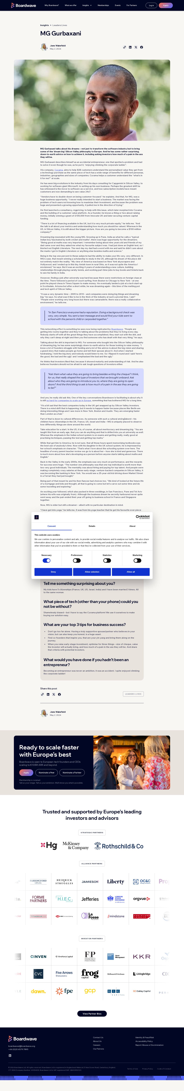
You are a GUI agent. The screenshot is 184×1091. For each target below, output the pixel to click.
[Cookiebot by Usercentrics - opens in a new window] (138, 517)
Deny (53, 572)
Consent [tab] (52, 526)
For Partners (131, 5)
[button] (87, 5)
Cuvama (59, 169)
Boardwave (117, 329)
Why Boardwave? (52, 5)
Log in (151, 5)
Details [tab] (92, 526)
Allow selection (92, 572)
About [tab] (132, 526)
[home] (23, 5)
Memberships (103, 5)
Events (118, 5)
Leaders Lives (60, 25)
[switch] (77, 560)
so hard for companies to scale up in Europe (68, 400)
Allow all (131, 572)
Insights (44, 25)
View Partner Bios (92, 1013)
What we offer (71, 5)
